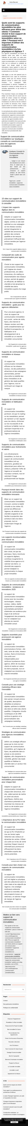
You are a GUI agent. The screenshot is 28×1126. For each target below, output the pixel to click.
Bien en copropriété (14, 1056)
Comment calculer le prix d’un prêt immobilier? (12, 1108)
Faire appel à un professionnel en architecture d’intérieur (12, 1091)
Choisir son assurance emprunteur (14, 1038)
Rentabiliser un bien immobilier (14, 1022)
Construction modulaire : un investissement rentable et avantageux (13, 1113)
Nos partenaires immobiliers (11, 1004)
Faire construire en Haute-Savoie (14, 1049)
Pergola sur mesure (14, 1063)
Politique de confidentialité (10, 1007)
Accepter (14, 1122)
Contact (5, 1000)
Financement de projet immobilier (14, 1026)
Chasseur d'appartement (14, 1018)
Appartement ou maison (14, 1073)
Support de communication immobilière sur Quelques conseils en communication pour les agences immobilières (12, 141)
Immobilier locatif (14, 1070)
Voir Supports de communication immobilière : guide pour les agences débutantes (16, 346)
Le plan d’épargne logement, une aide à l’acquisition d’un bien (13, 1097)
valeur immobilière (14, 186)
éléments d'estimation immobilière (14, 1059)
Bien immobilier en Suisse (14, 1029)
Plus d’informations (19, 1120)
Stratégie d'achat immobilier (14, 1052)
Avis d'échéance (14, 1045)
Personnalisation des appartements (14, 1033)
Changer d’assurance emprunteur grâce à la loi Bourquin (12, 1102)
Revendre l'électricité (14, 1041)
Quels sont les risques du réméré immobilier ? (12, 1086)
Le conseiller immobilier (14, 1066)
